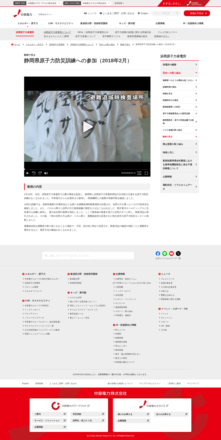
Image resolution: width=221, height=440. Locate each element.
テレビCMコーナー (167, 32)
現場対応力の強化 (170, 100)
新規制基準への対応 (171, 107)
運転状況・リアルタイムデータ (177, 187)
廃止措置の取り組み (173, 144)
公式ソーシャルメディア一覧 (168, 258)
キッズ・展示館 (127, 23)
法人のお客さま (172, 414)
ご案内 (50, 414)
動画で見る (167, 136)
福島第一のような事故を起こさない (178, 80)
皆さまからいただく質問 (56, 36)
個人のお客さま (133, 414)
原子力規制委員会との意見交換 (176, 113)
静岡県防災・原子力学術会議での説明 (178, 121)
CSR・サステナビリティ (60, 23)
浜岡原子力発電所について (57, 32)
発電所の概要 (169, 64)
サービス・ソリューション (50, 421)
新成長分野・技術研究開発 (94, 23)
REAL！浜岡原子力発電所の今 (93, 32)
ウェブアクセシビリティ (150, 383)
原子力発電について (85, 36)
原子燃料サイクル (111, 36)
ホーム (17, 44)
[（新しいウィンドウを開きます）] (68, 406)
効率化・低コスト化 (88, 421)
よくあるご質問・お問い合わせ (118, 13)
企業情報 (160, 23)
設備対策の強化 (169, 87)
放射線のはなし (162, 36)
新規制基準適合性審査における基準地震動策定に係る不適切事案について (177, 164)
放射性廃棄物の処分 (137, 36)
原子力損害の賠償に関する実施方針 (133, 32)
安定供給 (88, 414)
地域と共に (168, 152)
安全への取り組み (172, 73)
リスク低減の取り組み (172, 130)
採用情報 (39, 383)
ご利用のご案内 (174, 383)
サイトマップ (193, 383)
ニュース (92, 13)
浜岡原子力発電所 (25, 32)
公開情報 (167, 176)
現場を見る (167, 93)
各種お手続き (197, 13)
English (144, 13)
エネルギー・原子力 (27, 23)
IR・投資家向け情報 (193, 23)
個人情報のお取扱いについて (120, 383)
